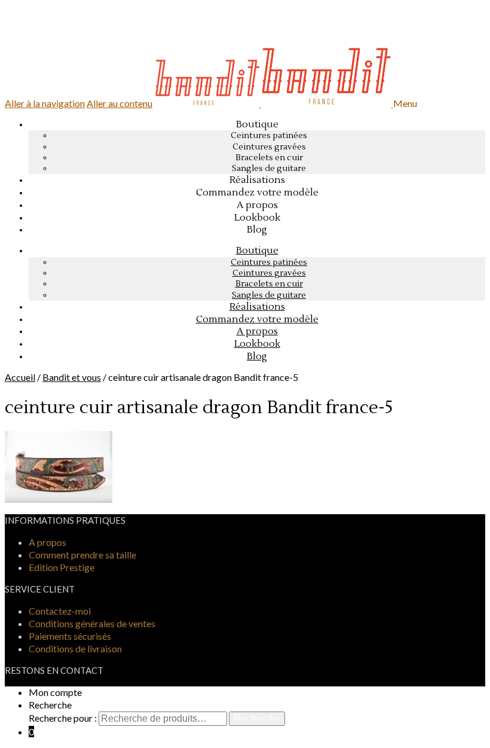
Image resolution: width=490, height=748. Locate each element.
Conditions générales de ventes (92, 623)
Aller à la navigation (45, 103)
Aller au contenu (119, 103)
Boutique (257, 124)
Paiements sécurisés (70, 636)
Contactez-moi (60, 610)
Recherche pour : (63, 717)
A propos (47, 542)
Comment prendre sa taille (82, 554)
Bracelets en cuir (269, 157)
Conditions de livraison (75, 648)
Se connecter (51, 35)
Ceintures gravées (269, 147)
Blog (257, 356)
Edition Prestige (61, 567)
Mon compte (55, 692)
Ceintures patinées (269, 135)
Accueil (20, 377)
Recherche (50, 704)
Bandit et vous (71, 377)
